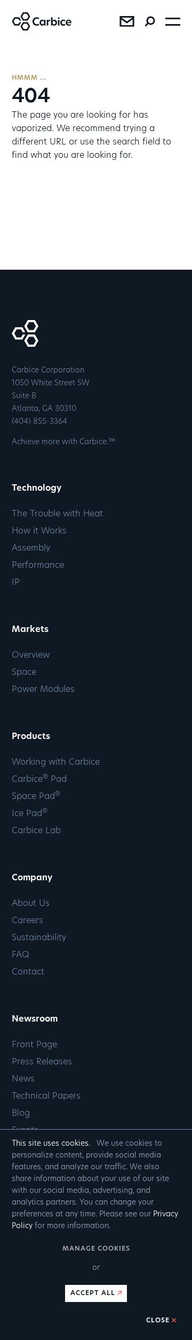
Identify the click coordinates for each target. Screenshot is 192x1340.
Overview (31, 655)
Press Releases (42, 1062)
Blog (21, 1113)
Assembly (31, 548)
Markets (30, 630)
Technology (36, 488)
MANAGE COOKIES (96, 1249)
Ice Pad (29, 814)
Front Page (34, 1045)
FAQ (20, 955)
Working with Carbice (56, 762)
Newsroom (35, 1019)
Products (31, 737)
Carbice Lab (36, 831)
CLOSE (158, 1321)
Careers (27, 921)
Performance (38, 565)
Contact (28, 972)
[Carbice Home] (35, 28)
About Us (31, 904)
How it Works (39, 531)
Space (24, 672)
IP (16, 582)
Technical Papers (46, 1096)
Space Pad (36, 797)
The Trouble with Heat (57, 514)
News (23, 1079)
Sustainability (39, 938)
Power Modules (43, 690)
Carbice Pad (39, 779)
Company (32, 878)
